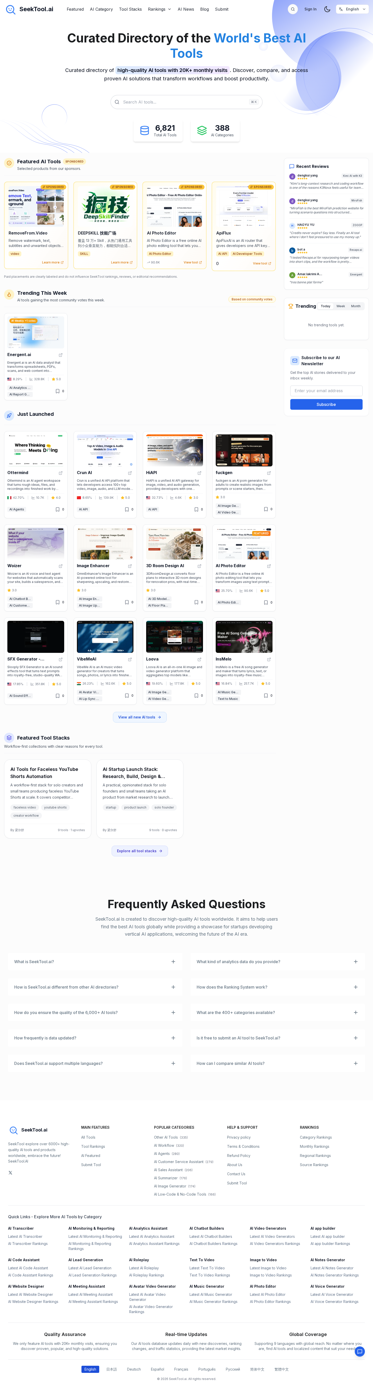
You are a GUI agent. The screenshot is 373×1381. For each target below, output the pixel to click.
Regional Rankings (315, 1155)
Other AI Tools (171, 1137)
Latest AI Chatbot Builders (211, 1236)
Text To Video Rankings (210, 1275)
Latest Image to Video (268, 1268)
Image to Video (263, 1260)
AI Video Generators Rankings (275, 1243)
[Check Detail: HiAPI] (199, 473)
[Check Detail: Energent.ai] (60, 355)
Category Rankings (316, 1137)
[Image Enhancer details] (105, 568)
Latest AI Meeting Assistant (91, 1294)
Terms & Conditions (243, 1146)
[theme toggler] (327, 9)
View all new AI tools (136, 717)
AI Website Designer (26, 1286)
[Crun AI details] (105, 474)
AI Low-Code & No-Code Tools (185, 1194)
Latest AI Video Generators (272, 1236)
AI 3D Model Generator (160, 599)
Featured (75, 9)
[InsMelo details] (244, 661)
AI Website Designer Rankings (33, 1301)
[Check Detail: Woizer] (60, 566)
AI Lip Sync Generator (90, 699)
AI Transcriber (21, 1228)
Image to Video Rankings (271, 1275)
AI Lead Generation (86, 1260)
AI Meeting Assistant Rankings (93, 1301)
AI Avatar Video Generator (90, 692)
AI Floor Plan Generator (160, 605)
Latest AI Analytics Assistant (151, 1236)
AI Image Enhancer (90, 599)
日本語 (111, 1369)
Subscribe (326, 404)
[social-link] (10, 1172)
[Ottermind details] (35, 474)
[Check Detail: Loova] (199, 659)
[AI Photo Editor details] (244, 568)
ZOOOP (357, 225)
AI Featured (90, 1155)
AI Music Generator (229, 692)
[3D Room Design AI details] (174, 568)
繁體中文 (282, 1369)
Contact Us (236, 1174)
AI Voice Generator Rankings (335, 1301)
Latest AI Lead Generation (90, 1268)
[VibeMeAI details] (105, 661)
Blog (204, 9)
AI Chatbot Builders (21, 599)
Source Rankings (314, 1165)
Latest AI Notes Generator (332, 1268)
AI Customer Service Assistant (21, 605)
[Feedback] (360, 1351)
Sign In (310, 9)
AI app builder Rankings (330, 1243)
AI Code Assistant (24, 1260)
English (90, 1369)
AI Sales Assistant (173, 1170)
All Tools (88, 1137)
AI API (83, 509)
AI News (186, 9)
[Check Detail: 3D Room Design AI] (199, 566)
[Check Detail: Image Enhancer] (129, 566)
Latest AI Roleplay (144, 1268)
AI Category (101, 9)
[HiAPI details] (174, 474)
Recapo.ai (356, 249)
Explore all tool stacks (137, 851)
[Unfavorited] (57, 391)
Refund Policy (238, 1155)
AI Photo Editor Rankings (270, 1301)
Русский (233, 1369)
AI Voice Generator (328, 1286)
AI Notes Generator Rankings (335, 1275)
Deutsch (134, 1369)
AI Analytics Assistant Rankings (154, 1243)
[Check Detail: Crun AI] (129, 473)
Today (325, 306)
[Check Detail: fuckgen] (269, 473)
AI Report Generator (21, 394)
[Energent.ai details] (35, 356)
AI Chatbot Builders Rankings (214, 1243)
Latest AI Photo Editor (267, 1294)
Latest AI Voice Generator (332, 1294)
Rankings (156, 9)
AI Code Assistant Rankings (30, 1275)
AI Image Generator (229, 506)
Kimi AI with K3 (352, 175)
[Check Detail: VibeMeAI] (129, 659)
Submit (221, 9)
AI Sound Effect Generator (21, 696)
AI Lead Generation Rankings (93, 1275)
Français (181, 1369)
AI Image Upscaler (90, 605)
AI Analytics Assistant (21, 388)
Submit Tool (91, 1165)
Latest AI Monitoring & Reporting (95, 1236)
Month (356, 306)
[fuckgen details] (244, 474)
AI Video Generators (229, 512)
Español (157, 1369)
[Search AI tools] (293, 9)
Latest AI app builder (328, 1236)
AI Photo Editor (229, 602)
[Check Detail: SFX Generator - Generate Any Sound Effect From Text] (60, 659)
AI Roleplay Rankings (146, 1275)
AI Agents (16, 509)
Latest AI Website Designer (30, 1294)
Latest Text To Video (207, 1268)
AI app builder (323, 1228)
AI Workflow (169, 1145)
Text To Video (202, 1260)
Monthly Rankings (314, 1146)
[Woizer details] (35, 568)
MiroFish (356, 200)
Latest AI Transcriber (25, 1236)
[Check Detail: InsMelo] (269, 659)
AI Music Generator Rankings (214, 1301)
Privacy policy (239, 1137)
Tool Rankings (93, 1146)
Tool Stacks (130, 9)
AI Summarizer (170, 1178)
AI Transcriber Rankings (28, 1243)
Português (207, 1369)
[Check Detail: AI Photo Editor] (269, 566)
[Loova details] (174, 661)
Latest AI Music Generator (211, 1294)
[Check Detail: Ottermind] (60, 473)
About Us (234, 1165)
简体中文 (257, 1369)
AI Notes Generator (328, 1260)
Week (340, 306)
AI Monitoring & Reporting (91, 1228)
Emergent (356, 274)
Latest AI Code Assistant (28, 1268)
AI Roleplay (139, 1260)
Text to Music (228, 699)
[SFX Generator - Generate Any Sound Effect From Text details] (35, 661)
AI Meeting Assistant (87, 1286)
